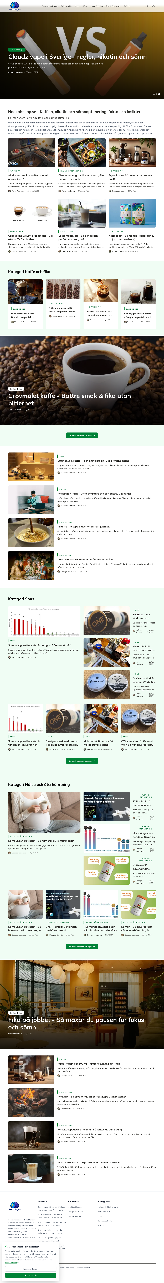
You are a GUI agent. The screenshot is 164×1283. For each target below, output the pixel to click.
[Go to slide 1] (154, 94)
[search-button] (146, 6)
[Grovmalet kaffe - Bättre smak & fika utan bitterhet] (82, 380)
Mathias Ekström (15, 1034)
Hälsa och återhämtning (93, 6)
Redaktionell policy (67, 1268)
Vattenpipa (15, 171)
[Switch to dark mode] (153, 6)
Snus (77, 6)
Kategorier (104, 1201)
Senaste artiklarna (50, 6)
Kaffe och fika (66, 6)
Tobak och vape (16, 50)
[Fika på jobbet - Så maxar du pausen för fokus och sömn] (82, 1004)
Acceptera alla (31, 1275)
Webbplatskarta (83, 1268)
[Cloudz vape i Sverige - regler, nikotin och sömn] (82, 52)
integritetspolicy (11, 1262)
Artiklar (42, 1201)
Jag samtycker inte (30, 1269)
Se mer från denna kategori (80, 435)
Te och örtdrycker (113, 6)
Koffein (127, 6)
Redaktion (73, 1201)
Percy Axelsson (14, 410)
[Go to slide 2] (156, 94)
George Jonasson (15, 72)
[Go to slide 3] (159, 94)
